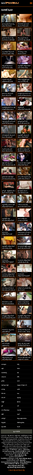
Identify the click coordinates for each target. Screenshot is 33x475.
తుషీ (18, 372)
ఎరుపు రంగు (3, 376)
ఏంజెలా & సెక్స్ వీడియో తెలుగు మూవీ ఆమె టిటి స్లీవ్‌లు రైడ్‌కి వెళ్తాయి (23, 304)
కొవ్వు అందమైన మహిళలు (22, 418)
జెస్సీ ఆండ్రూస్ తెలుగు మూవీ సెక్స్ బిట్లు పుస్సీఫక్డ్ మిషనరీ (24, 40)
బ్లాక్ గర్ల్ (2, 381)
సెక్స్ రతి (9, 435)
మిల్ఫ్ (18, 364)
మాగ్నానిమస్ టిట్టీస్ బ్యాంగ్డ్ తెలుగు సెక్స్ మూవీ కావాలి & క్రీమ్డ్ (24, 248)
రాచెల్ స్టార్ (3, 418)
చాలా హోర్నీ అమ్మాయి (5, 410)
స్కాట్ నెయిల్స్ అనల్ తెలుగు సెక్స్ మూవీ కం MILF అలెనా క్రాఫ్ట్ (7, 151)
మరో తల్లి (3, 389)
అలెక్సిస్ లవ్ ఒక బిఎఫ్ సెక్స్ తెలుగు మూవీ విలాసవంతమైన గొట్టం (24, 290)
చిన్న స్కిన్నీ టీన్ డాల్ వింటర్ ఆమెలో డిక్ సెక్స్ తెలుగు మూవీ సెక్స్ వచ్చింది (8, 123)
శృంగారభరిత (16, 431)
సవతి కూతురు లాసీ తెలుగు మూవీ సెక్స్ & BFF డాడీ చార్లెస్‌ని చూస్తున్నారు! (24, 234)
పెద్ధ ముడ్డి (19, 397)
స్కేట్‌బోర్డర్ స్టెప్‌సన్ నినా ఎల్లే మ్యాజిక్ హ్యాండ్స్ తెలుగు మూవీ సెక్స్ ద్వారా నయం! (8, 109)
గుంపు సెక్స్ (19, 410)
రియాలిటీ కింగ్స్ (4, 372)
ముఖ (18, 393)
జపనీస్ (18, 389)
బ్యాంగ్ (18, 414)
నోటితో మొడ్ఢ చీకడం (20, 422)
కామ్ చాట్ (3, 397)
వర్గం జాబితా (3, 426)
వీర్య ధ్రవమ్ (3, 422)
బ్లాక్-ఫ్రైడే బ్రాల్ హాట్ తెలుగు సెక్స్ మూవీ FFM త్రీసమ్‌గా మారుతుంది (23, 123)
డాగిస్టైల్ (2, 401)
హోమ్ (18, 376)
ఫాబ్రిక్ (2, 414)
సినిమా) (18, 368)
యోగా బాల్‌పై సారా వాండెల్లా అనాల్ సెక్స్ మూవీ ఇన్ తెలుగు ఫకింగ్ (24, 220)
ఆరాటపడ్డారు (3, 364)
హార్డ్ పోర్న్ (26, 437)
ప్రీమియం (18, 401)
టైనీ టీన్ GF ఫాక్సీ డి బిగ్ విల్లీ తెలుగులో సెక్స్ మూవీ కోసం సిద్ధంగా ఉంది (24, 151)
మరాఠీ (18, 381)
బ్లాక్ (2, 406)
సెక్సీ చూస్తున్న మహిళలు (11, 439)
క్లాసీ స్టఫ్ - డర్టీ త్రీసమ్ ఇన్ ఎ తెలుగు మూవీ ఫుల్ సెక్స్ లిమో (8, 192)
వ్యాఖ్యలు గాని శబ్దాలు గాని (22, 385)
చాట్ (18, 406)
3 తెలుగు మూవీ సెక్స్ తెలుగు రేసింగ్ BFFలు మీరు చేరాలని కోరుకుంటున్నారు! (24, 206)
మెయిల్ (18, 426)
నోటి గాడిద (3, 393)
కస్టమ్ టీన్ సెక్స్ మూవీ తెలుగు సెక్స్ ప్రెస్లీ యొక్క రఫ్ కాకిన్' (8, 165)
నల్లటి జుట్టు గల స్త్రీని (4, 385)
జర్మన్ (2, 368)
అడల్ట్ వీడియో (24, 435)
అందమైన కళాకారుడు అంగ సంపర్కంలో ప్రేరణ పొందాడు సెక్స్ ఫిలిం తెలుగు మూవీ (24, 95)
